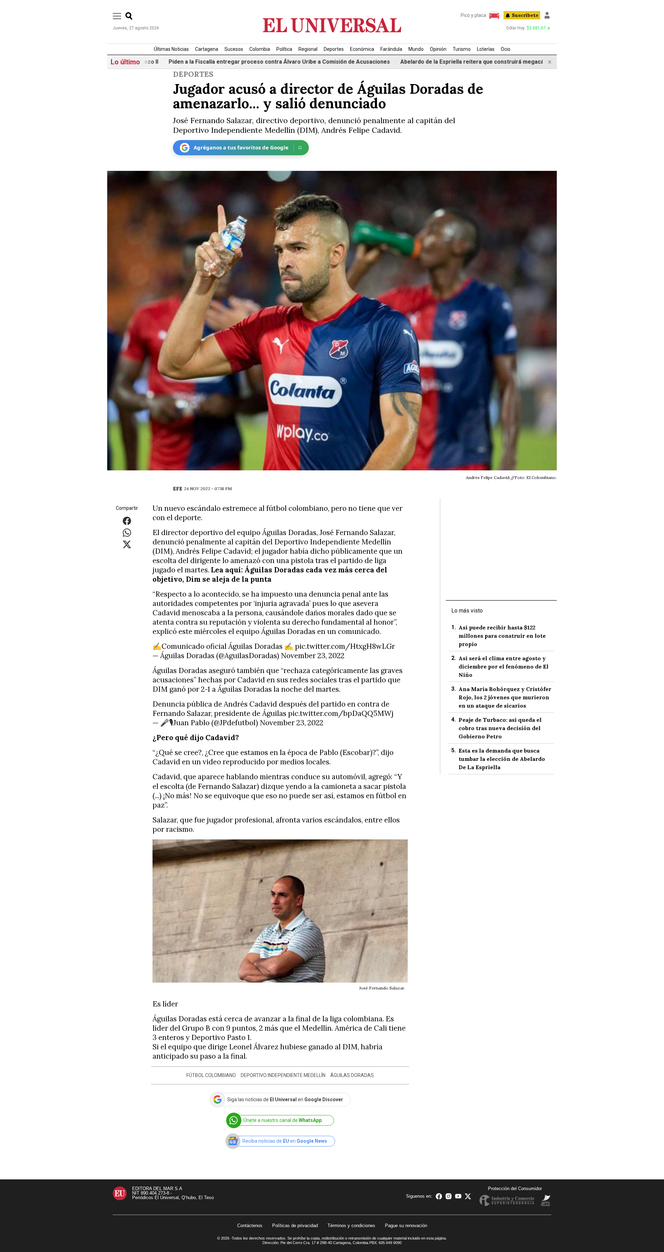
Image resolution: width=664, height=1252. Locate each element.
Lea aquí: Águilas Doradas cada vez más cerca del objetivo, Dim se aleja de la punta (270, 574)
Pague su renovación (406, 1225)
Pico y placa (473, 15)
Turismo (462, 49)
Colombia (259, 49)
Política (284, 49)
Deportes (334, 49)
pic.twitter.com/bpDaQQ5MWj (341, 713)
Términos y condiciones (351, 1225)
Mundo (416, 49)
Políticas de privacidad (295, 1225)
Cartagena (206, 49)
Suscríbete (525, 15)
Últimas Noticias (171, 49)
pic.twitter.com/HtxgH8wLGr (345, 646)
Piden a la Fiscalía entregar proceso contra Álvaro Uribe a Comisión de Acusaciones (234, 61)
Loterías (486, 49)
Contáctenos (249, 1225)
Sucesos (233, 49)
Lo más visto (467, 610)
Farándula (391, 49)
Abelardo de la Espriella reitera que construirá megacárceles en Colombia (453, 61)
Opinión (438, 49)
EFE (177, 489)
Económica (362, 49)
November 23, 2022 (312, 655)
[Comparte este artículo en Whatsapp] (127, 532)
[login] (547, 15)
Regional (307, 49)
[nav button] (117, 15)
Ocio (505, 49)
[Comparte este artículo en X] (127, 544)
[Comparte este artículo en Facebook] (127, 520)
